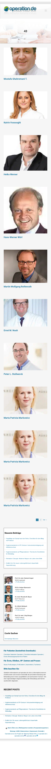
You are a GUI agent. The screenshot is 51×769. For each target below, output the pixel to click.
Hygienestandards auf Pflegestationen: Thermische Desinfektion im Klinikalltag (25, 710)
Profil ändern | (21, 664)
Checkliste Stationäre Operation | (14, 654)
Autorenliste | (30, 664)
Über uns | (15, 728)
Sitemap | (13, 731)
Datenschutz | (25, 731)
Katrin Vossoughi (25, 105)
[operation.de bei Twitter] (37, 736)
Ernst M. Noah (25, 313)
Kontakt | (41, 731)
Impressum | (34, 731)
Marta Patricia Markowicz (25, 400)
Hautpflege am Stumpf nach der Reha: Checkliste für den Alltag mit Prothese (25, 697)
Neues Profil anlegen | (10, 664)
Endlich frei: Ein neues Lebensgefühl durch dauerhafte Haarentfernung (21, 721)
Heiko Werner (25, 153)
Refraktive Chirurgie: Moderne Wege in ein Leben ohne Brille (24, 558)
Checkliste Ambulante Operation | (34, 654)
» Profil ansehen (20, 582)
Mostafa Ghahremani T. (25, 61)
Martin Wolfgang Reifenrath (25, 266)
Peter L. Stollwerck (25, 356)
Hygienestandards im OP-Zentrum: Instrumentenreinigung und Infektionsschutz (24, 703)
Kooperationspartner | (41, 728)
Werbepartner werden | (26, 728)
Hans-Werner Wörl (25, 210)
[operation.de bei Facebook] (25, 736)
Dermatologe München (11, 638)
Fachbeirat (37, 664)
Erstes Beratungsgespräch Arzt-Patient (15, 656)
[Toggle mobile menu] (46, 10)
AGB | (18, 731)
